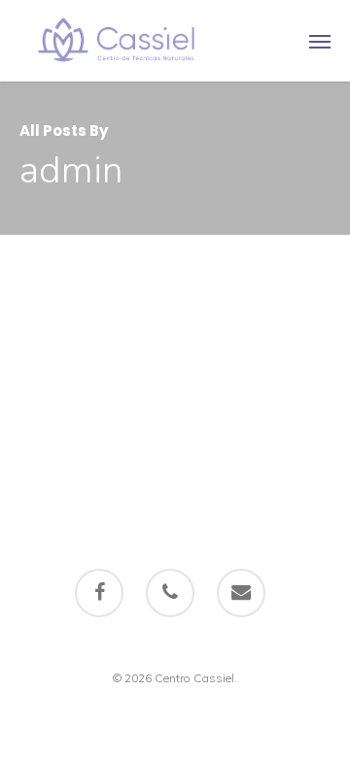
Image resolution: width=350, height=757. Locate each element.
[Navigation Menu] (320, 40)
